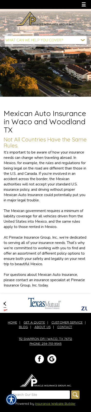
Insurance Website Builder (55, 403)
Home (12, 322)
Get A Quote (34, 322)
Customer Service (67, 322)
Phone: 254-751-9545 (46, 344)
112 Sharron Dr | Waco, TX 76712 (45, 339)
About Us (42, 327)
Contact (64, 327)
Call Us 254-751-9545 (26, 4)
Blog (23, 327)
